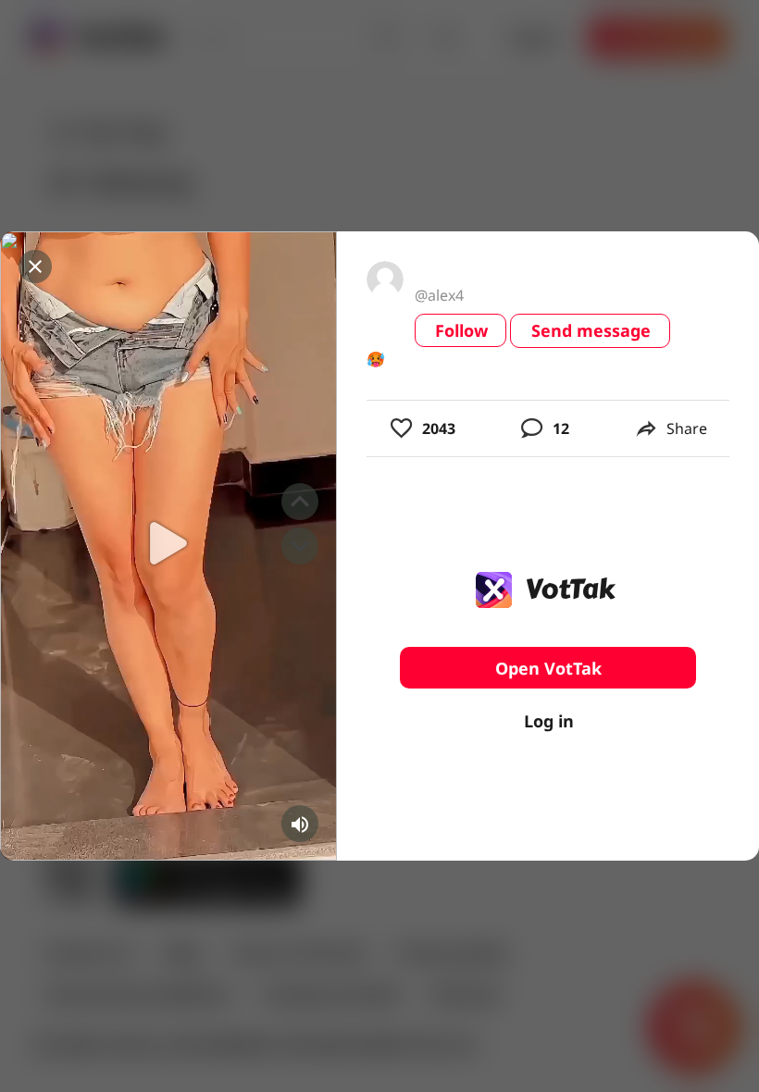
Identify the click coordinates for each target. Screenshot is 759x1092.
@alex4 (439, 295)
